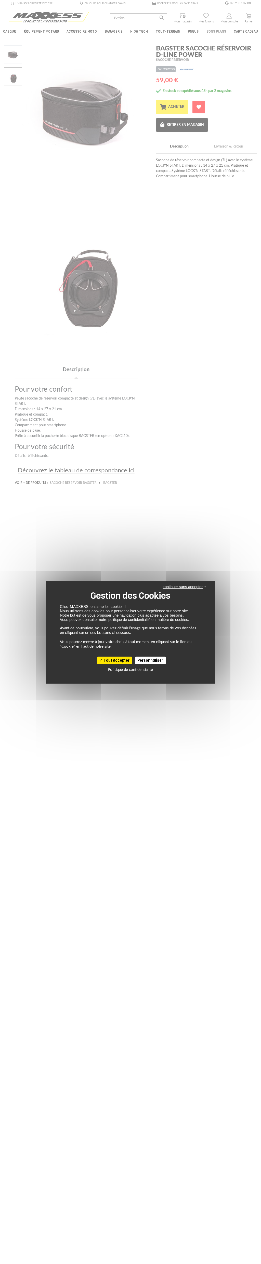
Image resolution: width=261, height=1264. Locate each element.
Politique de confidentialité (130, 670)
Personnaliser (150, 660)
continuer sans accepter (183, 586)
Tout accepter (116, 660)
